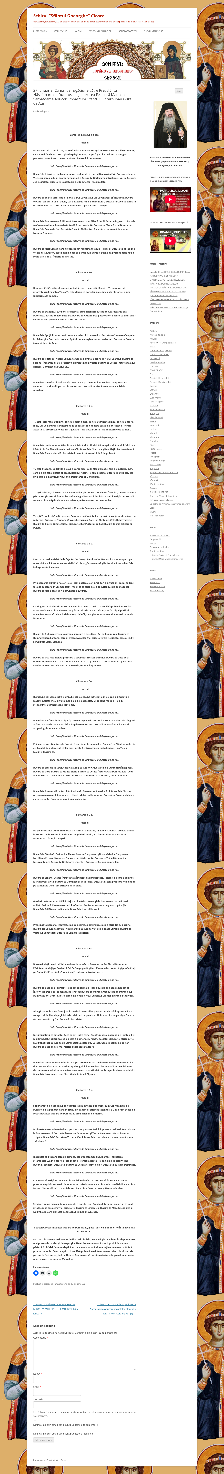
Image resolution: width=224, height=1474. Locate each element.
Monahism (155, 437)
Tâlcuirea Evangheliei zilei (162, 499)
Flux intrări (155, 582)
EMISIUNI (154, 393)
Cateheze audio (157, 362)
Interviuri (154, 425)
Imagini (77, 31)
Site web (38, 1399)
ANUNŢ (153, 338)
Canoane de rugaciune (161, 350)
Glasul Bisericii (156, 417)
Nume (37, 1373)
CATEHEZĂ (155, 358)
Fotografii (154, 413)
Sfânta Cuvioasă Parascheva (165, 554)
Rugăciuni (154, 468)
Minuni (153, 433)
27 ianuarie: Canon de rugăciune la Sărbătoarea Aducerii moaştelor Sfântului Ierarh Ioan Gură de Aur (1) (113, 1309)
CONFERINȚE (156, 370)
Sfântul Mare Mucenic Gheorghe (167, 558)
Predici (153, 452)
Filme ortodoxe (157, 409)
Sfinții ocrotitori (157, 484)
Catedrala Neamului (159, 354)
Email (37, 1386)
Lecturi (153, 429)
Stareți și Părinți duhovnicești (164, 496)
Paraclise (154, 440)
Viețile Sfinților (157, 515)
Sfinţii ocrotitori (128, 31)
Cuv (151, 374)
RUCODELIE (155, 464)
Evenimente (155, 397)
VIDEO (153, 511)
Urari (152, 507)
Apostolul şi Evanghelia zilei (163, 342)
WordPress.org (157, 590)
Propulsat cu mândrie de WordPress (49, 1460)
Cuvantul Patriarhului (160, 381)
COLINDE (154, 366)
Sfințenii (154, 480)
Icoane (153, 421)
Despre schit (60, 31)
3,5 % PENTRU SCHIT (153, 31)
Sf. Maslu (154, 476)
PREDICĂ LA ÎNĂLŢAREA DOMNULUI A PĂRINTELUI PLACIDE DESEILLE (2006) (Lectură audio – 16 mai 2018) (168, 291)
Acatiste (153, 330)
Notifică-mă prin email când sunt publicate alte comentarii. (65, 1424)
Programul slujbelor (100, 31)
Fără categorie (60, 1283)
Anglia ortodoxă (157, 334)
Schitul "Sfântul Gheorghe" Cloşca (69, 16)
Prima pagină (40, 31)
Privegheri (155, 456)
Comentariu (40, 1337)
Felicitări (154, 405)
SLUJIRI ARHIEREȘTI (159, 492)
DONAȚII (154, 389)
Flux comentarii (157, 586)
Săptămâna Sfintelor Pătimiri (164, 472)
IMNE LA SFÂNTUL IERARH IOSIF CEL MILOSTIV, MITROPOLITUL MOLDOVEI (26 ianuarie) (55, 1309)
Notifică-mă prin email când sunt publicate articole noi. (63, 1433)
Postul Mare (156, 448)
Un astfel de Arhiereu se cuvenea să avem (170, 503)
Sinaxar (153, 488)
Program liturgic (157, 460)
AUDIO (153, 346)
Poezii (152, 444)
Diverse (153, 385)
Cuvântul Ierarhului (159, 378)
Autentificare (156, 578)
